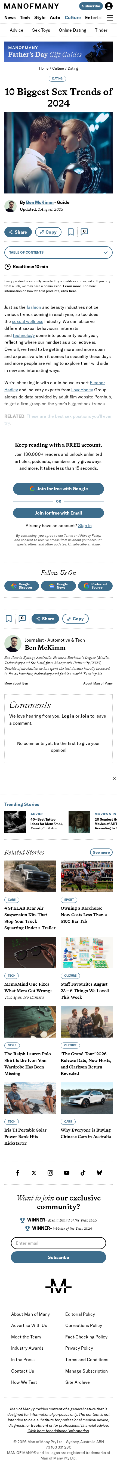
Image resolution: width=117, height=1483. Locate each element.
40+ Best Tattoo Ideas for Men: (46, 826)
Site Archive (77, 1382)
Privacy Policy (90, 535)
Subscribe (91, 6)
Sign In (85, 525)
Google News (62, 585)
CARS (12, 899)
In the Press (23, 1359)
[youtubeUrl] (66, 1173)
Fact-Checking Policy (86, 1337)
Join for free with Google (62, 488)
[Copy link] (105, 186)
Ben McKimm (40, 202)
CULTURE (70, 975)
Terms (68, 535)
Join (85, 716)
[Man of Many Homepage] (31, 6)
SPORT (69, 899)
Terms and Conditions (86, 1359)
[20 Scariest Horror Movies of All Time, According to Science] (79, 822)
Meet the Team (26, 1337)
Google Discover (25, 585)
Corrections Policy (83, 1325)
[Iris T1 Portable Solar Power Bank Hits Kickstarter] (30, 1098)
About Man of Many (98, 683)
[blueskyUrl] (99, 1173)
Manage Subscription (86, 1371)
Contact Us (22, 1371)
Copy (51, 232)
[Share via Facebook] (105, 151)
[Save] (70, 232)
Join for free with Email (58, 513)
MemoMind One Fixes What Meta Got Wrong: (28, 991)
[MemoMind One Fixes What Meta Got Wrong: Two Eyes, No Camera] (30, 952)
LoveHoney (82, 389)
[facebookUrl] (17, 1173)
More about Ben (16, 683)
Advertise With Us (29, 1325)
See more (101, 852)
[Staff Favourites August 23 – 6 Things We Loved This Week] (87, 952)
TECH (11, 975)
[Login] (109, 6)
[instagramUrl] (50, 1173)
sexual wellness (27, 321)
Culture (73, 17)
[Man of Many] (58, 1286)
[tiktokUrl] (83, 1173)
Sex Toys (41, 30)
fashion (34, 307)
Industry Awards (27, 1348)
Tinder (101, 30)
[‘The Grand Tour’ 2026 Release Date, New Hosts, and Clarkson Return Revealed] (87, 1022)
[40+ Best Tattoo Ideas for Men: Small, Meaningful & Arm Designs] (15, 822)
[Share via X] (105, 163)
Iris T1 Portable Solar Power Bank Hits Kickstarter (25, 1136)
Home (43, 68)
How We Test (24, 1382)
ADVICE (36, 814)
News (10, 17)
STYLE (12, 1045)
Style (39, 17)
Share (21, 232)
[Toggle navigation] (110, 17)
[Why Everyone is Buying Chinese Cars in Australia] (87, 1098)
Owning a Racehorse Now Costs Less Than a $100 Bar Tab (84, 914)
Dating (73, 68)
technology (24, 335)
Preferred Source (99, 585)
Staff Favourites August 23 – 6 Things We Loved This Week (85, 991)
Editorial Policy (80, 1314)
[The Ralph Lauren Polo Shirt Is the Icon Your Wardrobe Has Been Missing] (30, 1022)
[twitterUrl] (34, 1173)
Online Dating (72, 30)
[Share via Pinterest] (105, 175)
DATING (57, 78)
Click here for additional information (58, 1430)
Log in (67, 716)
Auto (55, 17)
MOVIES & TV (105, 814)
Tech (25, 17)
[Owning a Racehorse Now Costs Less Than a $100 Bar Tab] (87, 876)
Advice (16, 30)
